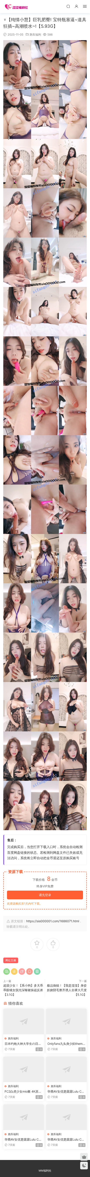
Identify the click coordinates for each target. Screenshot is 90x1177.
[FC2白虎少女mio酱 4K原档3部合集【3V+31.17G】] (23, 1069)
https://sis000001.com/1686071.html (52, 921)
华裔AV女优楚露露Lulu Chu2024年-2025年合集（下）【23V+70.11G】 (66, 1140)
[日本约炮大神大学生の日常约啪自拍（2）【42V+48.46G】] (23, 1021)
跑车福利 (35, 34)
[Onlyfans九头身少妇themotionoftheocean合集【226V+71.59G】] (66, 1021)
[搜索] (68, 6)
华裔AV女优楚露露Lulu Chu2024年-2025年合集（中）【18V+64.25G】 (23, 1140)
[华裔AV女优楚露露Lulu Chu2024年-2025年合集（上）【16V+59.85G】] (66, 1069)
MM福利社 (45, 1170)
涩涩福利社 (16, 6)
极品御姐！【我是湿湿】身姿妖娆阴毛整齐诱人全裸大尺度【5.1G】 (67, 990)
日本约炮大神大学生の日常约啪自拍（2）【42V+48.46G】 (23, 1044)
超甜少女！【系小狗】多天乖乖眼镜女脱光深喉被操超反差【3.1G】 (23, 990)
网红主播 (10, 960)
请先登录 (45, 895)
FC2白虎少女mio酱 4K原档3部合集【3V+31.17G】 (23, 1092)
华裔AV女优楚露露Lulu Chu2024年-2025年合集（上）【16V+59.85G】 (66, 1092)
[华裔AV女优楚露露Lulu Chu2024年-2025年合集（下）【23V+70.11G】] (66, 1117)
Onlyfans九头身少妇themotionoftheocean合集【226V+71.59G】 (66, 1044)
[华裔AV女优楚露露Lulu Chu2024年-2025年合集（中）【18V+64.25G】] (23, 1117)
